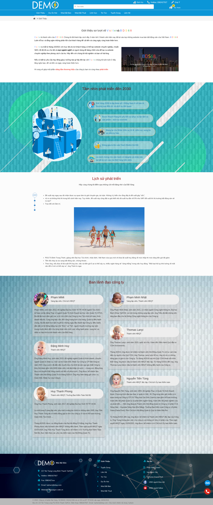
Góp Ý (177, 2)
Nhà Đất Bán (66, 13)
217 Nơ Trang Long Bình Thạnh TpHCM (57, 471)
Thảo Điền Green (153, 467)
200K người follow (155, 488)
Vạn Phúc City (152, 472)
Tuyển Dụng (115, 13)
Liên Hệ (127, 13)
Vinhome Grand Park (154, 477)
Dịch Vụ (140, 2)
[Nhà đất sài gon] (46, 5)
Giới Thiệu (40, 13)
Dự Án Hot (52, 13)
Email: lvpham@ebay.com (51, 485)
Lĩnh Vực (93, 13)
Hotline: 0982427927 (159, 2)
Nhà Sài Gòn (60, 463)
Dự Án (149, 461)
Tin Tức (104, 13)
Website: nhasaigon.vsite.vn (52, 490)
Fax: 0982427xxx (48, 480)
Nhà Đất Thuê (80, 13)
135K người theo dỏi (156, 482)
